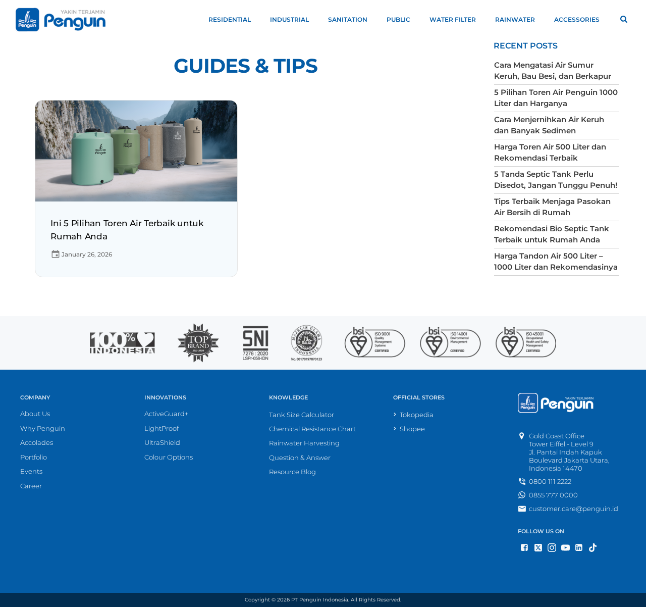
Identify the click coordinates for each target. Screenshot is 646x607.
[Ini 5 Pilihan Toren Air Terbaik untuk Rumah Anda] (136, 150)
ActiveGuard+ (166, 414)
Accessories (577, 19)
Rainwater (515, 19)
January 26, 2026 (87, 254)
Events (31, 471)
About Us (35, 414)
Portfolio (33, 457)
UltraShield (162, 442)
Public (398, 19)
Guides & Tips (245, 66)
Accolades (36, 442)
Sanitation (347, 19)
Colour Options (168, 457)
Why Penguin (42, 428)
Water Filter (452, 19)
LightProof (161, 428)
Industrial (289, 19)
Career (31, 486)
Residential (229, 19)
